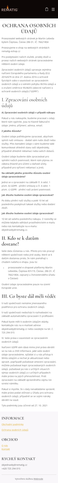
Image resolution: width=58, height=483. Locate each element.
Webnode (38, 478)
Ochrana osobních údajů (15, 429)
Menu (53, 9)
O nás (5, 445)
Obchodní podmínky (13, 424)
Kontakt (6, 449)
